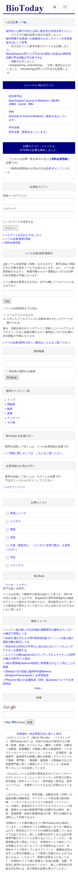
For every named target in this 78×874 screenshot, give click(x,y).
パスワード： (11, 208)
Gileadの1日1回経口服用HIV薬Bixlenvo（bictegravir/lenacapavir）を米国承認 (27, 673)
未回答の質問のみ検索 (22, 371)
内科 (11, 111)
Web (8, 722)
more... (38, 688)
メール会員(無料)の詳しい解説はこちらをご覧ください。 (39, 342)
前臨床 (11, 404)
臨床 (9, 408)
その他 (11, 422)
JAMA (12, 104)
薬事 (9, 413)
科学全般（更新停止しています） (28, 132)
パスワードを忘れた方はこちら (23, 235)
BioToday (19, 722)
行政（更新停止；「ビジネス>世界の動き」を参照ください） (38, 547)
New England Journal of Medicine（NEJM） (35, 100)
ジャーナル (16, 565)
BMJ (31, 104)
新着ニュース (17, 513)
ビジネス (15, 521)
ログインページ (16, 487)
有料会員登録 (12, 242)
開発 (12, 529)
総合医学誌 (15, 96)
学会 (12, 557)
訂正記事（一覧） (18, 22)
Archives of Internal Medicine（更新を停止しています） (38, 117)
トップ (11, 399)
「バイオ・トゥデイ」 (16, 584)
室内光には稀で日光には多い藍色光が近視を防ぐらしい (39, 31)
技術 (12, 537)
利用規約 (22, 733)
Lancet (22, 104)
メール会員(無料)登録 (17, 239)
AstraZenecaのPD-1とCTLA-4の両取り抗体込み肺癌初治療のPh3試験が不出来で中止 (38, 55)
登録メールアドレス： (16, 195)
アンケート (13, 418)
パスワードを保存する (20, 221)
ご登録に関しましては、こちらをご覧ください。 (36, 453)
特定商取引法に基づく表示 (45, 733)
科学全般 (14, 127)
